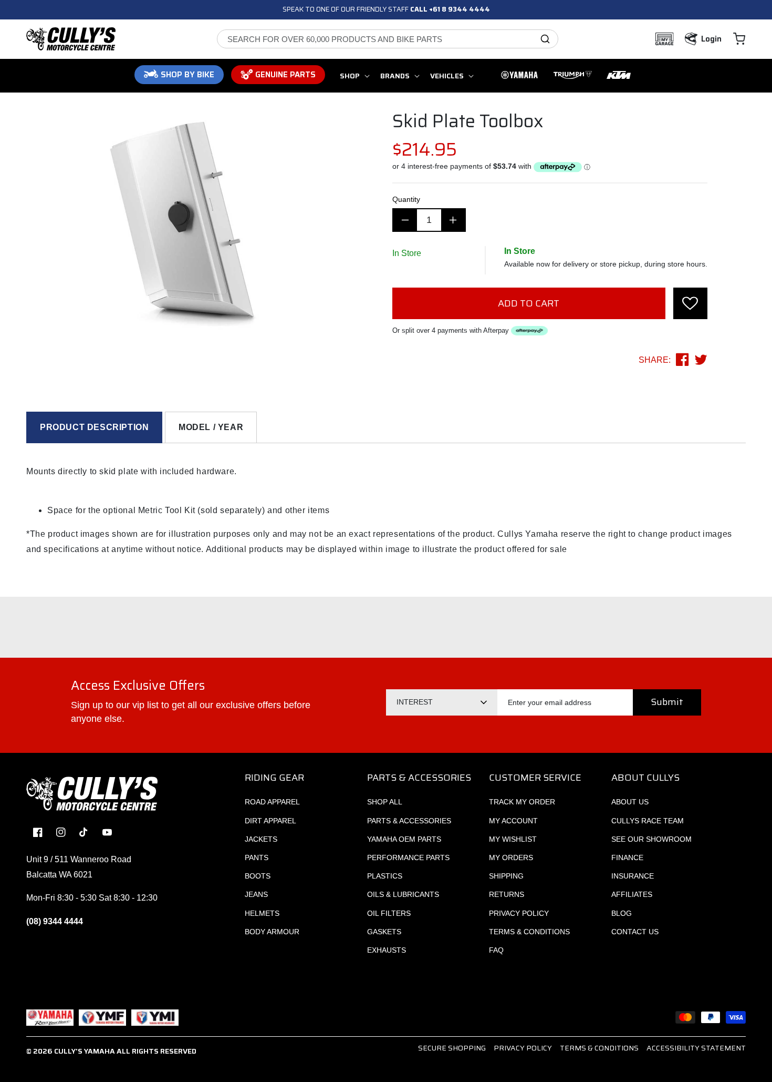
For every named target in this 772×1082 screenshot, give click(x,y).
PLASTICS (384, 876)
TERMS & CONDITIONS (529, 931)
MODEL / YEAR (211, 427)
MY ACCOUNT (513, 820)
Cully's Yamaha (84, 1051)
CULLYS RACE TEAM (647, 820)
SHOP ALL (384, 802)
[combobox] (387, 38)
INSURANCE (632, 876)
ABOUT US (630, 802)
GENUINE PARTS (285, 74)
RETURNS (506, 894)
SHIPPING (506, 876)
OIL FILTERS (389, 913)
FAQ (496, 950)
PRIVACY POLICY (519, 913)
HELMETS (262, 913)
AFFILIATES (631, 894)
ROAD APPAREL (272, 802)
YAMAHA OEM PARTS (404, 839)
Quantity (406, 199)
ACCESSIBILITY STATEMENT (696, 1048)
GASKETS (384, 931)
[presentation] (690, 303)
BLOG (621, 913)
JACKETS (261, 839)
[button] (739, 39)
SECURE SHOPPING (452, 1048)
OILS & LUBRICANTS (403, 894)
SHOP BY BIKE (187, 74)
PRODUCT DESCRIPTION (94, 427)
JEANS (256, 894)
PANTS (256, 857)
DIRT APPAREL (270, 820)
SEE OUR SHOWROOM (651, 839)
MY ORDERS (511, 857)
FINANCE (627, 857)
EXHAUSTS (386, 950)
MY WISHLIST (513, 839)
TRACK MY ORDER (522, 802)
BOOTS (257, 876)
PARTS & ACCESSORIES (409, 820)
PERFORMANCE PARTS (408, 857)
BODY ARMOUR (272, 931)
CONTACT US (635, 931)
